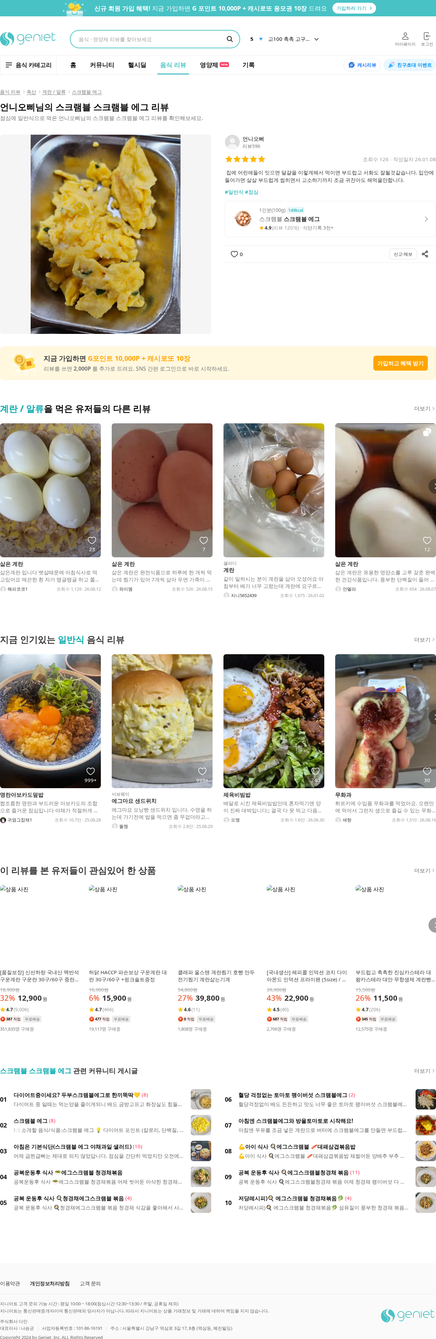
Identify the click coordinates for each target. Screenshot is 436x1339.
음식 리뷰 (10, 91)
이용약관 (10, 1283)
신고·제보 (403, 254)
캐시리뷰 (366, 65)
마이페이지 (405, 44)
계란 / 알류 (54, 91)
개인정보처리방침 (49, 1283)
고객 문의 (90, 1283)
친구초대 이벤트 (414, 65)
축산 (31, 91)
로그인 (427, 44)
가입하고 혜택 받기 (400, 363)
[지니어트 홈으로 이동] (28, 39)
